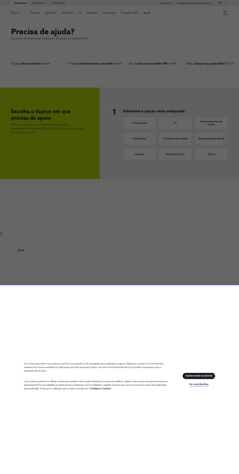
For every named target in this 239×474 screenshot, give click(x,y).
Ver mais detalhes (198, 384)
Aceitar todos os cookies (199, 376)
